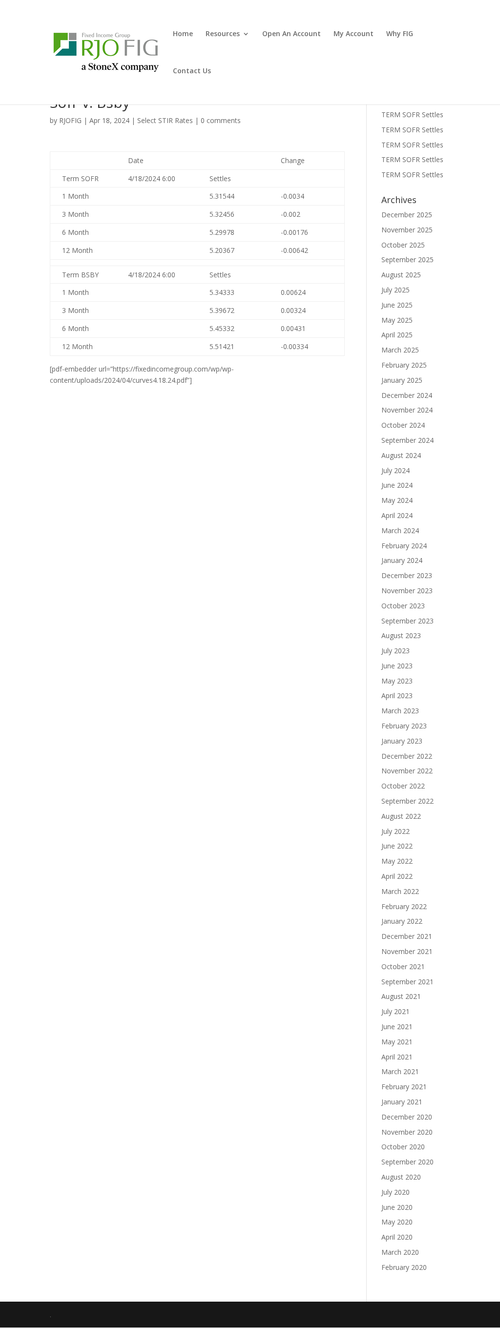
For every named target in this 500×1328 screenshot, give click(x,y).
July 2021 (395, 1011)
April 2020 (397, 1237)
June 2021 (397, 1026)
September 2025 (407, 259)
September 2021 (407, 981)
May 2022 (397, 861)
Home (183, 34)
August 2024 (401, 455)
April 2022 (397, 876)
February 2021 (404, 1086)
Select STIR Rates (165, 120)
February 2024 (404, 545)
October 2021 (403, 966)
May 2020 (397, 1221)
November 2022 (407, 770)
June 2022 (397, 846)
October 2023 (403, 605)
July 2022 (395, 831)
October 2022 (403, 785)
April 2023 (397, 695)
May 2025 (397, 320)
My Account (353, 34)
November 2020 (407, 1132)
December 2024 (406, 395)
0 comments (221, 120)
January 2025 (401, 380)
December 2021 (406, 936)
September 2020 (407, 1161)
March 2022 (400, 891)
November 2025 (407, 229)
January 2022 (401, 921)
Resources (223, 34)
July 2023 (395, 650)
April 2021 (397, 1056)
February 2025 (404, 365)
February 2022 (404, 906)
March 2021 (400, 1071)
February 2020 (404, 1267)
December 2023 (406, 575)
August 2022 (401, 816)
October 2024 (403, 425)
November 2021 (407, 951)
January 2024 (401, 560)
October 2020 (403, 1146)
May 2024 (397, 500)
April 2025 (397, 334)
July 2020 (395, 1192)
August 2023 (401, 635)
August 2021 (401, 996)
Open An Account (291, 34)
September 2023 (407, 620)
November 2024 (407, 410)
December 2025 (406, 214)
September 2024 (407, 440)
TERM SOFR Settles (412, 114)
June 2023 (397, 665)
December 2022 (406, 756)
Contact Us (192, 71)
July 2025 (395, 289)
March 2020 (400, 1252)
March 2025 (400, 349)
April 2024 (397, 515)
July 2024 (395, 470)
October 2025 (403, 244)
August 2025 (401, 274)
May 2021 (397, 1041)
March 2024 (400, 530)
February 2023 (404, 725)
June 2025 (397, 305)
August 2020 (401, 1177)
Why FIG (399, 34)
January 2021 (401, 1101)
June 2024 (397, 485)
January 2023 (401, 741)
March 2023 (400, 710)
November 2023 (407, 590)
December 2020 (406, 1116)
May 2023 (397, 680)
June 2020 (397, 1207)
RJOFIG (70, 120)
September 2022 (407, 801)
